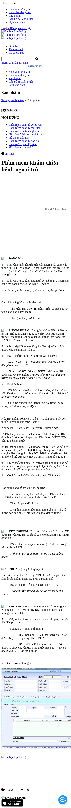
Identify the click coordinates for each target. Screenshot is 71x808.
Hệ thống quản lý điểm (22, 147)
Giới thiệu (14, 46)
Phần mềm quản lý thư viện (24, 127)
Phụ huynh (15, 15)
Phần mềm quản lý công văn (25, 124)
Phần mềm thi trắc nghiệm (24, 131)
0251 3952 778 (31, 773)
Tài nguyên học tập (12, 100)
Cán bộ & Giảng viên (21, 18)
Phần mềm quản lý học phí (24, 140)
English (5, 28)
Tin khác (9, 153)
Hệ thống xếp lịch (19, 137)
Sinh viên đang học (20, 12)
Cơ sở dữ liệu (16, 52)
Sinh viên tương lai (20, 9)
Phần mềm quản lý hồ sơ (23, 144)
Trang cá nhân (19, 28)
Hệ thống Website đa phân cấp (26, 134)
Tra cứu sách (16, 49)
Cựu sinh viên (17, 22)
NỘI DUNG (11, 110)
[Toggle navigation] (28, 32)
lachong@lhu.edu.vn (29, 776)
